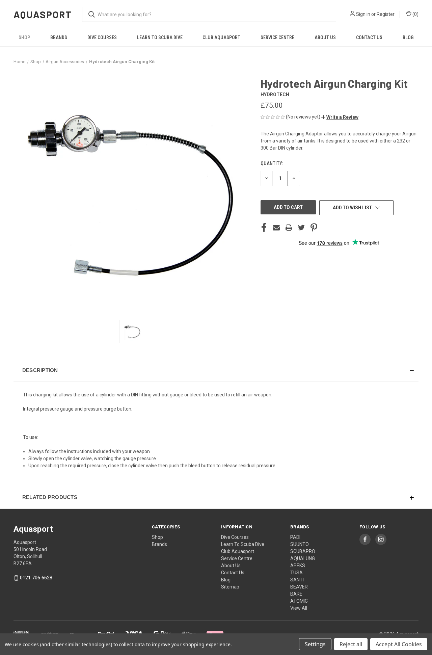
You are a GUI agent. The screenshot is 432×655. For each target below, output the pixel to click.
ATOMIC (299, 601)
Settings (315, 644)
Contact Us (369, 37)
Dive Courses (102, 37)
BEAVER (299, 587)
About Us (325, 37)
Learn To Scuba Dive (160, 37)
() (414, 14)
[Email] (276, 227)
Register (386, 14)
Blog (408, 37)
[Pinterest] (313, 227)
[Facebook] (264, 227)
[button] (339, 117)
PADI (295, 537)
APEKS (297, 565)
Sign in (363, 14)
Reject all (351, 644)
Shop (24, 37)
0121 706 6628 (36, 578)
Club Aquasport (221, 37)
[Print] (289, 227)
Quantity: (272, 163)
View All (298, 608)
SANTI (297, 579)
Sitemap (230, 587)
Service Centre (277, 37)
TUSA (296, 572)
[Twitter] (301, 227)
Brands (58, 37)
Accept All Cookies (399, 644)
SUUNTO (299, 544)
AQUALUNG (302, 558)
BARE (296, 594)
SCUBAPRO (302, 551)
